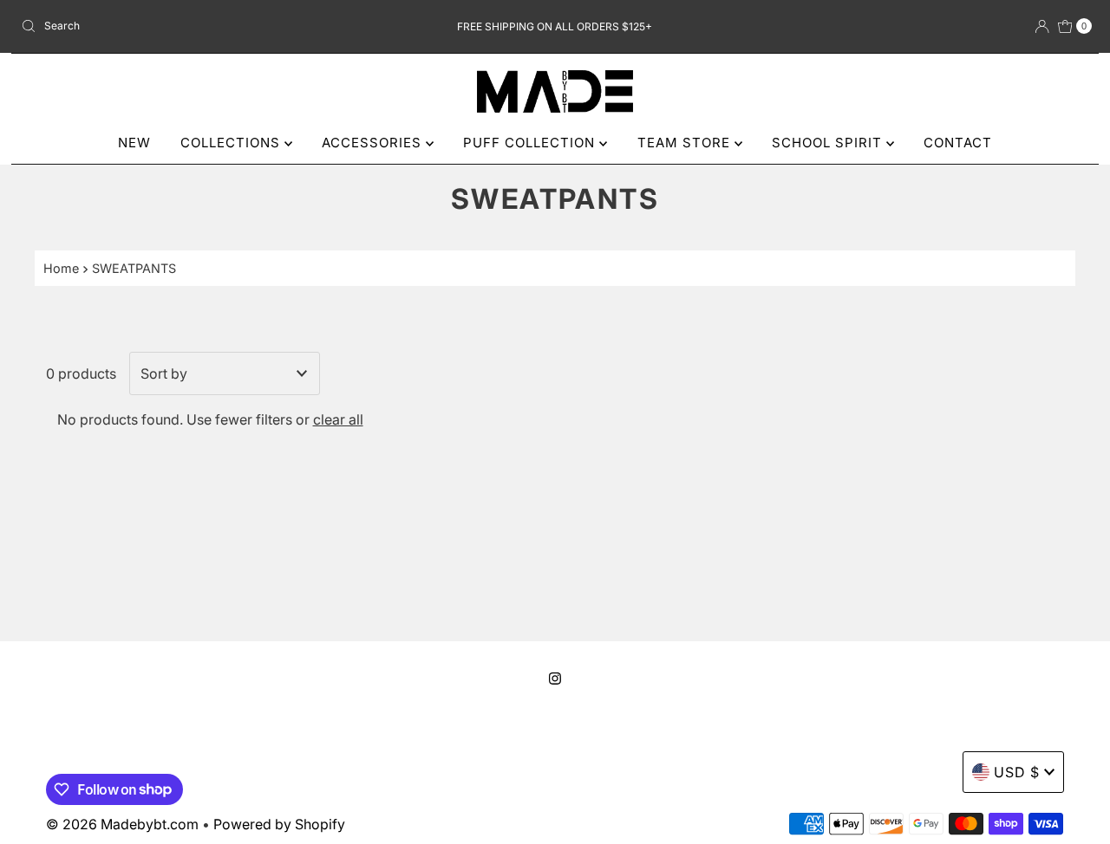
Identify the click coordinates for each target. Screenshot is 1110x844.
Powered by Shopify (279, 824)
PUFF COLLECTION (531, 142)
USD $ (1017, 772)
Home (61, 268)
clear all (338, 419)
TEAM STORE (686, 142)
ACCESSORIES (374, 142)
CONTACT (958, 142)
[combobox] (189, 26)
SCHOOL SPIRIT (829, 142)
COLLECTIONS (232, 142)
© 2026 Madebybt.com (122, 824)
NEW (134, 142)
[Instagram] (555, 678)
